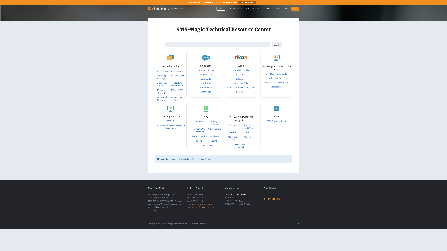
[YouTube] (278, 199)
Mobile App (206, 83)
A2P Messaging (177, 71)
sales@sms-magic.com (202, 204)
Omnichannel (241, 144)
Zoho (241, 65)
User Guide (206, 79)
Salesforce (206, 65)
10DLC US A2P (177, 90)
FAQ (294, 9)
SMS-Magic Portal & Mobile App (276, 68)
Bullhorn (232, 125)
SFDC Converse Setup (276, 121)
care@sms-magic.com (204, 207)
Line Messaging (177, 75)
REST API (170, 121)
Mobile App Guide (276, 78)
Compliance (214, 136)
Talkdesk (232, 132)
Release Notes (206, 87)
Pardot (248, 132)
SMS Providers (235, 9)
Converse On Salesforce (199, 130)
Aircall (241, 147)
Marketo (247, 137)
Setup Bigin (241, 79)
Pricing (199, 141)
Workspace (206, 92)
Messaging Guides (171, 66)
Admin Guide (206, 74)
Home (221, 9)
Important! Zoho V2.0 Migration (241, 87)
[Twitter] (269, 199)
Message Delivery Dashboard (276, 82)
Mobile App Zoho (241, 83)
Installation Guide (241, 70)
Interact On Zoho (199, 136)
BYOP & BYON (162, 71)
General (199, 121)
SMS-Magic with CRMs (277, 9)
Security (214, 141)
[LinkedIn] (274, 199)
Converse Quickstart (206, 70)
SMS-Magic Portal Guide (276, 74)
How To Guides (253, 9)
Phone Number (214, 129)
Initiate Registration (247, 2)
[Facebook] (265, 199)
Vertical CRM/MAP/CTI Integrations (241, 119)
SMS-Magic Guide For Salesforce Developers (171, 126)
